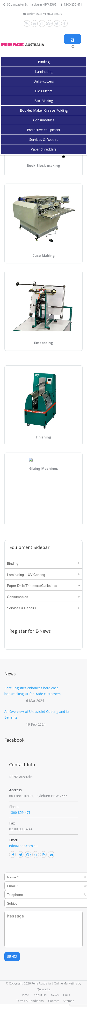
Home (25, 995)
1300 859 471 (73, 4)
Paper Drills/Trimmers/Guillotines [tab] (32, 586)
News (54, 995)
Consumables (43, 120)
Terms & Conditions (30, 1001)
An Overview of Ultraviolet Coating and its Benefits (37, 714)
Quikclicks (43, 989)
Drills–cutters (43, 81)
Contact (53, 1001)
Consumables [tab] (17, 597)
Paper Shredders (44, 149)
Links (66, 995)
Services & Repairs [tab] (21, 608)
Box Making (43, 100)
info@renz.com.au (23, 845)
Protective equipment (43, 129)
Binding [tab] (12, 563)
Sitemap (68, 1001)
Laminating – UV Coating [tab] (26, 575)
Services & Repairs (43, 139)
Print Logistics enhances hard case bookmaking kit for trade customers (32, 691)
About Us (40, 995)
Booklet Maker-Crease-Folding (44, 110)
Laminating (43, 71)
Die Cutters (43, 91)
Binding (44, 61)
